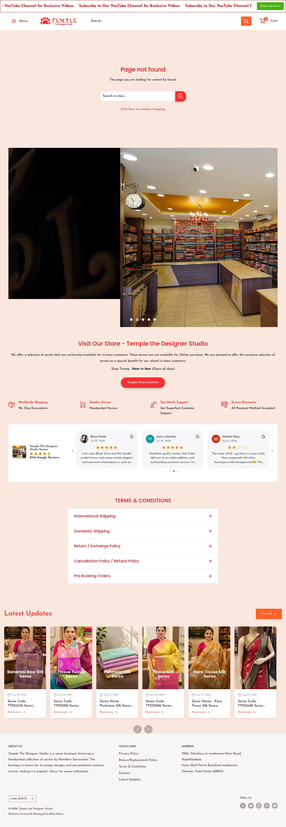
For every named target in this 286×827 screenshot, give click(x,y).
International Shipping (94, 516)
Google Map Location (143, 382)
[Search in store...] (180, 96)
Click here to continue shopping (143, 109)
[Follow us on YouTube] (275, 806)
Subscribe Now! (270, 6)
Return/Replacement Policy (138, 760)
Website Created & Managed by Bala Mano (35, 814)
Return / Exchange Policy (97, 545)
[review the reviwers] (131, 437)
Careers (124, 773)
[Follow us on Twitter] (251, 806)
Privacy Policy (128, 753)
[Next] (148, 729)
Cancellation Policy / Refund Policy (106, 561)
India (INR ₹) (19, 798)
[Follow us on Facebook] (243, 806)
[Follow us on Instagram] (259, 806)
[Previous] (137, 729)
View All (266, 613)
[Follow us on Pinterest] (267, 806)
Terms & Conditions (132, 766)
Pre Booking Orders (92, 575)
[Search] (246, 21)
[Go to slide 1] (169, 471)
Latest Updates (130, 779)
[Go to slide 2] (173, 471)
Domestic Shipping (92, 531)
